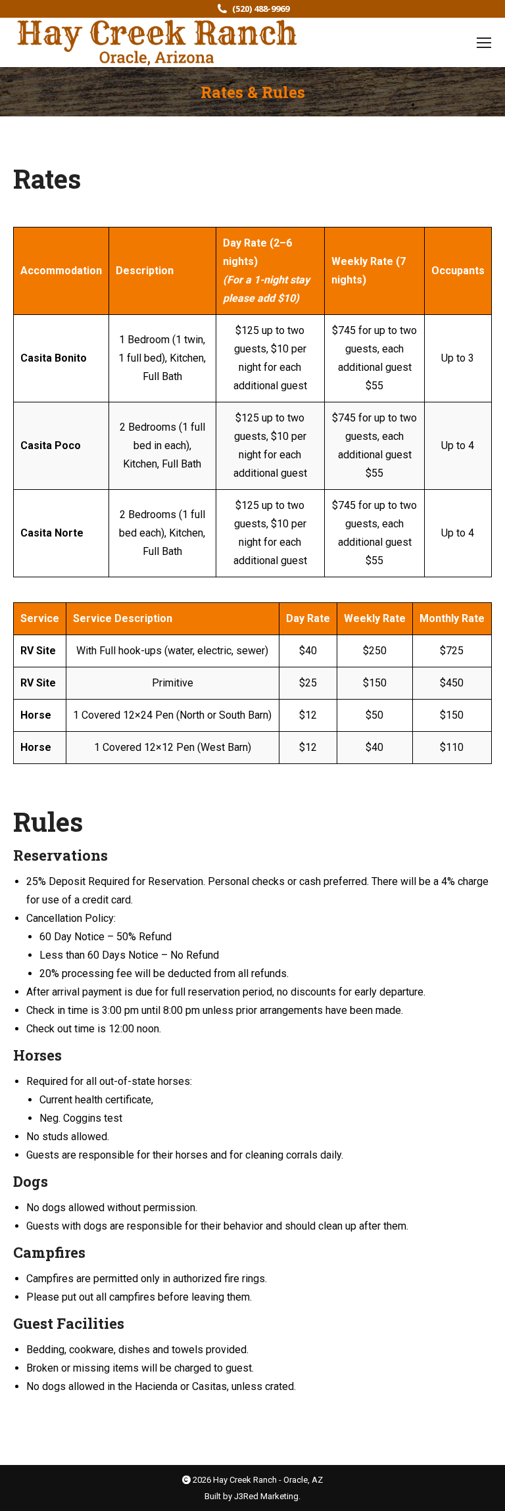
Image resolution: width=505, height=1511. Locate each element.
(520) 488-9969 (260, 8)
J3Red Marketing (266, 1496)
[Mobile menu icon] (484, 43)
